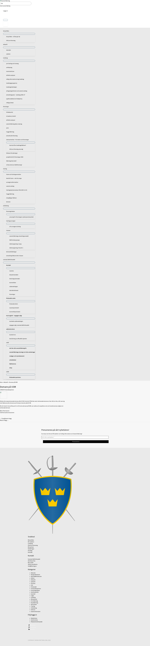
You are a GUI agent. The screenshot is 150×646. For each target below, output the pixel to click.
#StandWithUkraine (36, 576)
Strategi (30, 550)
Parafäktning (34, 603)
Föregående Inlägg (6, 418)
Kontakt (30, 552)
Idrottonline (34, 620)
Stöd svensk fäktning (5, 6)
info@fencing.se (32, 566)
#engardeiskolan (35, 575)
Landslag (30, 543)
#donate (33, 573)
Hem (1, 382)
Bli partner (31, 547)
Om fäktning (34, 601)
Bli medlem (31, 542)
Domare (33, 583)
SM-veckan (34, 604)
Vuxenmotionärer (35, 611)
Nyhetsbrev (34, 618)
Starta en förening (33, 545)
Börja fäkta (31, 540)
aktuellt (33, 582)
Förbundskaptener (9, 390)
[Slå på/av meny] (5, 20)
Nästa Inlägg (4, 420)
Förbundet (34, 587)
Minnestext (34, 599)
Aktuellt (6, 382)
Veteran (33, 610)
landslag (33, 597)
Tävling (33, 606)
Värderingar (31, 549)
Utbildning (34, 608)
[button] (5, 16)
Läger (32, 596)
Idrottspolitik (34, 592)
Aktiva (32, 578)
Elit (32, 585)
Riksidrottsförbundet (36, 622)
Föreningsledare (35, 590)
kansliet (33, 594)
